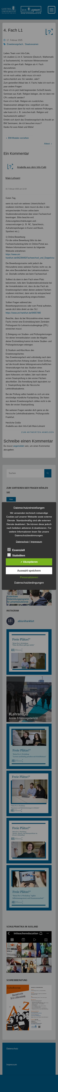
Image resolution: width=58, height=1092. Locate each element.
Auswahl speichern (29, 570)
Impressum (36, 541)
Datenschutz (22, 541)
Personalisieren (29, 577)
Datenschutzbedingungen (29, 582)
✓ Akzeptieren (29, 561)
